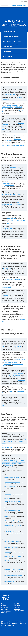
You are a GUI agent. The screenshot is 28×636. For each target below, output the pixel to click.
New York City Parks (7, 447)
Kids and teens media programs (17, 220)
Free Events (7, 56)
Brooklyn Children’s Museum (12, 482)
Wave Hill (7, 498)
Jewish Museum (14, 460)
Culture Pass (21, 380)
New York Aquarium (10, 561)
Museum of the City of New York (13, 525)
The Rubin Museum (16, 463)
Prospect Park (17, 346)
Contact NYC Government (17, 608)
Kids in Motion (8, 228)
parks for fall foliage (10, 94)
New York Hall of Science (11, 547)
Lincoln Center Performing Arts (13, 510)
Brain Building (4, 609)
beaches (10, 135)
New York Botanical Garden (12, 501)
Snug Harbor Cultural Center (12, 569)
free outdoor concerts (18, 145)
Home (2, 603)
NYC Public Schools (19, 610)
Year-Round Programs (10, 37)
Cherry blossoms (11, 119)
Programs (14, 5)
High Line (11, 391)
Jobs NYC (16, 603)
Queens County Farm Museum (12, 362)
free (3, 186)
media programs (11, 218)
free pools (17, 135)
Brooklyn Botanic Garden (15, 360)
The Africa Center (9, 531)
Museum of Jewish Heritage (12, 521)
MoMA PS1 (8, 552)
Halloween (20, 97)
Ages (24, 5)
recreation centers (15, 167)
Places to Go (7, 51)
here (3, 405)
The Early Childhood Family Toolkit (6, 611)
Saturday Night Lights (15, 204)
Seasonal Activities (9, 31)
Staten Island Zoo (9, 581)
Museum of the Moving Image (13, 556)
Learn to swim (5, 183)
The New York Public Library (11, 438)
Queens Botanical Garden (12, 541)
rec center (8, 140)
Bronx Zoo (8, 494)
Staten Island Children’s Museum (13, 575)
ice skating (14, 105)
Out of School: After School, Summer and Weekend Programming (12, 44)
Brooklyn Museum (9, 465)
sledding (9, 105)
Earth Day (4, 126)
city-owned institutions (15, 375)
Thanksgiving (5, 99)
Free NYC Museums (18, 373)
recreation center (9, 185)
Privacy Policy (13, 629)
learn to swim (17, 139)
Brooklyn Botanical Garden (12, 477)
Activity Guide (19, 5)
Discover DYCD (7, 268)
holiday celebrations (7, 107)
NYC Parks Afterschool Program (12, 279)
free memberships (7, 287)
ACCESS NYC (17, 605)
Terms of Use (4, 629)
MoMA (5, 460)
